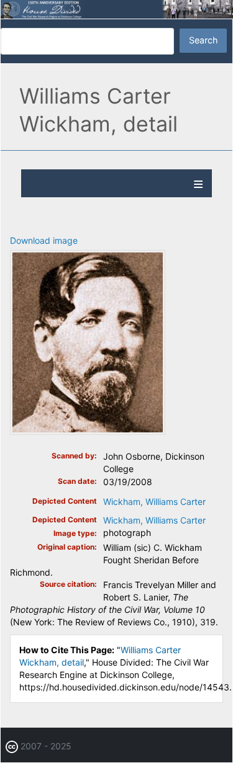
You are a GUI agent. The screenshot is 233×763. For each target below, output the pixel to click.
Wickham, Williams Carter (154, 501)
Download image (44, 240)
